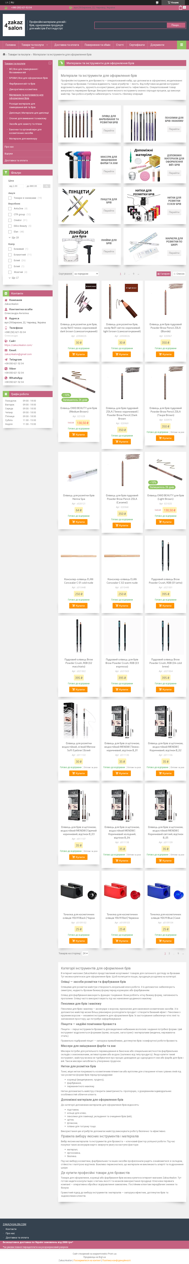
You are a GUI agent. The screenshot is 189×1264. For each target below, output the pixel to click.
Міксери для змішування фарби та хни (109, 160)
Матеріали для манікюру (23, 138)
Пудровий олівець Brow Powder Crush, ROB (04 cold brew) (166, 663)
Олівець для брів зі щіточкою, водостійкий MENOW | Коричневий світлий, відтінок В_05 (165, 832)
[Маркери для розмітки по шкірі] (143, 246)
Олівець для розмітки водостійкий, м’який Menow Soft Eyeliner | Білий (78, 747)
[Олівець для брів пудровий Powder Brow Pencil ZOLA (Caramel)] (122, 472)
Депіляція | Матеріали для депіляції (29, 112)
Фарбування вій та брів (22, 83)
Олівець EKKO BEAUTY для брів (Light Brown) (165, 497)
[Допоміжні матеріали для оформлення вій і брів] (143, 164)
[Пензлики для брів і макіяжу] (143, 124)
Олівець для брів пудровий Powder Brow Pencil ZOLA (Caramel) (122, 499)
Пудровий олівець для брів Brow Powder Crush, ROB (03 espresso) (122, 663)
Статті (120, 44)
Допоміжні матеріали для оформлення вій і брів (174, 160)
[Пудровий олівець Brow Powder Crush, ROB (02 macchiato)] (79, 636)
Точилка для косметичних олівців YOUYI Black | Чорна (79, 916)
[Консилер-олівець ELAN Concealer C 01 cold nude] (79, 556)
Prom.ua (112, 1254)
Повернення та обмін (97, 44)
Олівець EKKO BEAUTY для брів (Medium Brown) (78, 409)
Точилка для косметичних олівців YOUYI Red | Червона (122, 916)
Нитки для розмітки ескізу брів (174, 200)
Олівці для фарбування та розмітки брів (109, 119)
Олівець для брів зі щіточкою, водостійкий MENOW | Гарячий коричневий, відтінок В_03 (79, 830)
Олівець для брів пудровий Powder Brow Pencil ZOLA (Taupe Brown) (166, 411)
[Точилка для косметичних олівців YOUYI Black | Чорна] (79, 891)
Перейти (109, 130)
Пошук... (176, 25)
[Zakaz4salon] (14, 25)
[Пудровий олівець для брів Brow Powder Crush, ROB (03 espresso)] (122, 636)
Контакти (11, 1229)
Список (180, 273)
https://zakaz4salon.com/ (18, 345)
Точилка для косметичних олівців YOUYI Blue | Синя (165, 916)
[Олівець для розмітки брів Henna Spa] (79, 472)
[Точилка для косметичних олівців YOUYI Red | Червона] (122, 891)
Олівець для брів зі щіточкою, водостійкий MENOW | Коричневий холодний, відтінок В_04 (122, 832)
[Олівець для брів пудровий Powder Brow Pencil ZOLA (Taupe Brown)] (165, 384)
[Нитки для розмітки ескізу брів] (143, 205)
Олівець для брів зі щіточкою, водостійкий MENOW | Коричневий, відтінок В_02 (165, 747)
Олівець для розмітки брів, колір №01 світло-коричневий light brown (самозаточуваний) (122, 328)
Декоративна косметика (23, 89)
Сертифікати (137, 44)
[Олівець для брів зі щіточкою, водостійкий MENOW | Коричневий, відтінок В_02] (165, 720)
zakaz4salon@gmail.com (18, 354)
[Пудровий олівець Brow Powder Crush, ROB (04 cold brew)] (165, 636)
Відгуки (9, 153)
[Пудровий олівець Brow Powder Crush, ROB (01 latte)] (165, 556)
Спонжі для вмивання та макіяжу (27, 118)
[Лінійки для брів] (78, 246)
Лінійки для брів (109, 242)
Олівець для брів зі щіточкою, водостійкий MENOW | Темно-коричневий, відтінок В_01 (122, 747)
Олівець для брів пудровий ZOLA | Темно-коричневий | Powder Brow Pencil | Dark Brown (122, 413)
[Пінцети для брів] (78, 205)
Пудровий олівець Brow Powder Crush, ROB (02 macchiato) (79, 663)
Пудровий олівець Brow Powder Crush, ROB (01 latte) (165, 580)
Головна (11, 44)
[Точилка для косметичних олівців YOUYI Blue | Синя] (165, 891)
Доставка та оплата (66, 44)
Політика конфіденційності (116, 1260)
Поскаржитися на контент (87, 1260)
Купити (80, 354)
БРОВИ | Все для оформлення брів (28, 78)
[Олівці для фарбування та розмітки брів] (78, 124)
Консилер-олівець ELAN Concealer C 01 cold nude (78, 580)
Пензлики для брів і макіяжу (174, 119)
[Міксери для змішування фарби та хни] (78, 164)
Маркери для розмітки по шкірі (174, 241)
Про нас (9, 146)
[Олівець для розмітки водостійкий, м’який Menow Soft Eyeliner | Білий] (79, 720)
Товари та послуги (32, 44)
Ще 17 (15, 277)
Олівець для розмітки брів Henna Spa (78, 497)
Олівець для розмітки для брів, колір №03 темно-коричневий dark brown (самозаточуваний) (78, 328)
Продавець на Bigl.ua (94, 1257)
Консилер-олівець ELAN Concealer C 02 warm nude (122, 580)
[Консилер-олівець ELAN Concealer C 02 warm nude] (122, 556)
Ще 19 (15, 237)
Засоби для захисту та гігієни (25, 124)
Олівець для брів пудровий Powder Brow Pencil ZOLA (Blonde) (166, 328)
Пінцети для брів (109, 201)
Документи (157, 44)
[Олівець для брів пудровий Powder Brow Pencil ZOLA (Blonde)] (165, 301)
